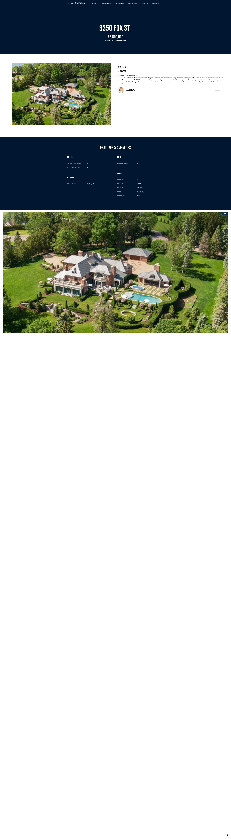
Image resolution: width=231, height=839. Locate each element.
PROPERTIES (95, 3)
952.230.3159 (155, 3)
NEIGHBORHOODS (107, 3)
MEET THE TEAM (132, 3)
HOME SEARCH (120, 3)
